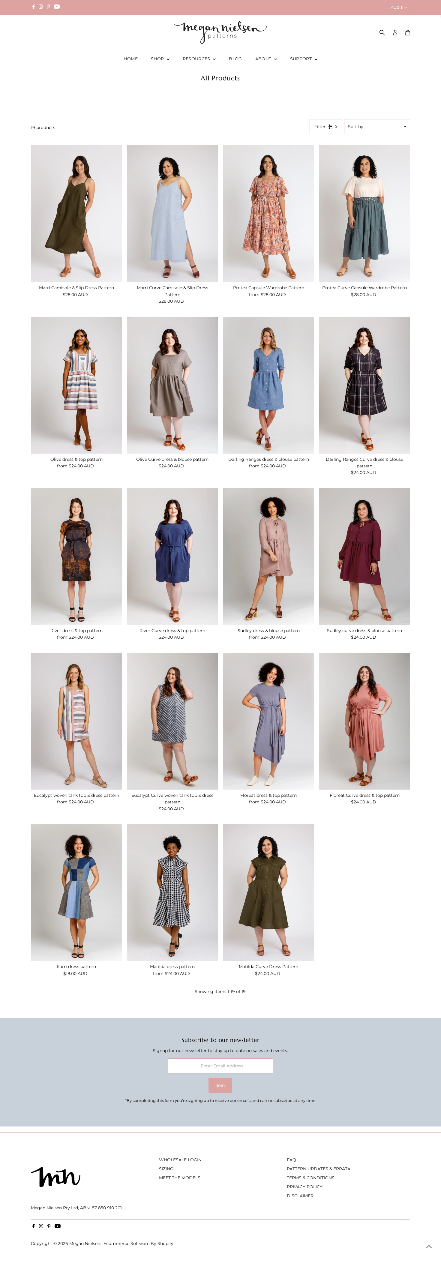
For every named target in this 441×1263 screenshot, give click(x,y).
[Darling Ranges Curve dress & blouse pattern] (364, 385)
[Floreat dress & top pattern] (268, 721)
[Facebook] (33, 7)
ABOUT (264, 59)
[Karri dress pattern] (76, 892)
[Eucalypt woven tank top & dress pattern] (76, 721)
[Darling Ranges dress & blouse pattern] (268, 385)
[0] (407, 32)
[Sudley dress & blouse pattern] (268, 556)
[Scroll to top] (429, 1246)
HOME (130, 59)
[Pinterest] (48, 7)
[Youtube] (56, 7)
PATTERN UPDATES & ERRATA (318, 1169)
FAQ (291, 1159)
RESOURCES (197, 59)
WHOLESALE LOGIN (180, 1159)
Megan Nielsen (84, 1243)
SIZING (166, 1169)
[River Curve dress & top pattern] (172, 556)
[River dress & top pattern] (76, 556)
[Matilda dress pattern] (172, 892)
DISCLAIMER (300, 1195)
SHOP (158, 59)
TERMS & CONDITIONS (310, 1177)
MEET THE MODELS (179, 1177)
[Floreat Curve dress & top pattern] (364, 721)
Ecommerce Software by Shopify (138, 1243)
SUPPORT (301, 59)
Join (220, 1085)
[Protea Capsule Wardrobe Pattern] (268, 213)
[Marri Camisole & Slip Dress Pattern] (76, 213)
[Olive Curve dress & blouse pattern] (172, 385)
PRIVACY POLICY (304, 1187)
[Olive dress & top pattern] (76, 385)
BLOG (235, 59)
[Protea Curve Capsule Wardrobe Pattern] (364, 213)
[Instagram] (40, 7)
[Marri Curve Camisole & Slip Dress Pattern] (172, 213)
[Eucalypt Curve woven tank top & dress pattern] (172, 721)
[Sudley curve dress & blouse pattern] (364, 556)
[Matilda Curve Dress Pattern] (268, 892)
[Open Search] (382, 32)
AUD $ (397, 7)
